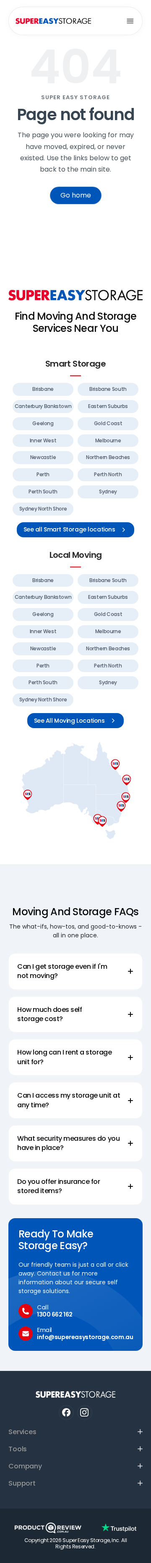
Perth (42, 474)
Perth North (108, 474)
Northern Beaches (108, 457)
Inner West (43, 440)
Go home (75, 195)
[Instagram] (84, 1412)
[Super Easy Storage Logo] (75, 295)
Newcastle (43, 457)
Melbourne (108, 440)
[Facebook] (66, 1412)
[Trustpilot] (119, 1527)
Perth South (43, 491)
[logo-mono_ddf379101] (48, 1528)
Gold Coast (108, 423)
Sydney (108, 491)
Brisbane (43, 389)
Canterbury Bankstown (43, 406)
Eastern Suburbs (108, 406)
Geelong (42, 423)
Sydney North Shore (43, 508)
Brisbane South (108, 389)
